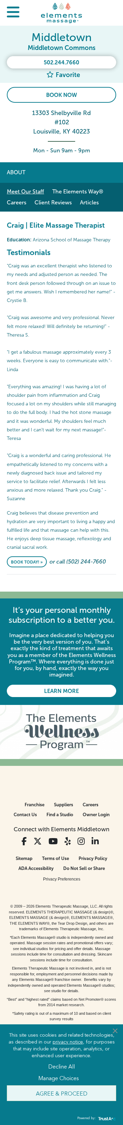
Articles (89, 202)
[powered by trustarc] (106, 1118)
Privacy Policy (93, 858)
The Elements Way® (77, 191)
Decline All (61, 1066)
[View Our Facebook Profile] (24, 841)
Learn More (61, 691)
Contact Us (25, 814)
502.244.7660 (61, 62)
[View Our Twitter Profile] (37, 841)
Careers (16, 202)
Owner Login (96, 814)
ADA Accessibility (36, 868)
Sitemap (24, 858)
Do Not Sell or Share (84, 868)
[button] (13, 13)
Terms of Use (55, 858)
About (16, 172)
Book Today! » (27, 562)
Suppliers (63, 804)
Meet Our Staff (25, 191)
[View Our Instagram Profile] (81, 841)
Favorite (67, 74)
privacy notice (68, 1041)
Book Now (61, 95)
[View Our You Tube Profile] (53, 841)
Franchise (34, 804)
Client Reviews (53, 202)
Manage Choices (58, 1078)
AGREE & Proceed (61, 1093)
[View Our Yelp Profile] (67, 841)
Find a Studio (59, 814)
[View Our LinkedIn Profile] (95, 841)
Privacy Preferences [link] (61, 879)
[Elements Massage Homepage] (61, 12)
